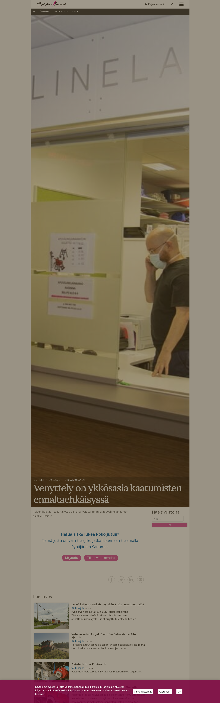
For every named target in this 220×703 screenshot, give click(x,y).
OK (179, 691)
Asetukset (164, 691)
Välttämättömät (143, 691)
